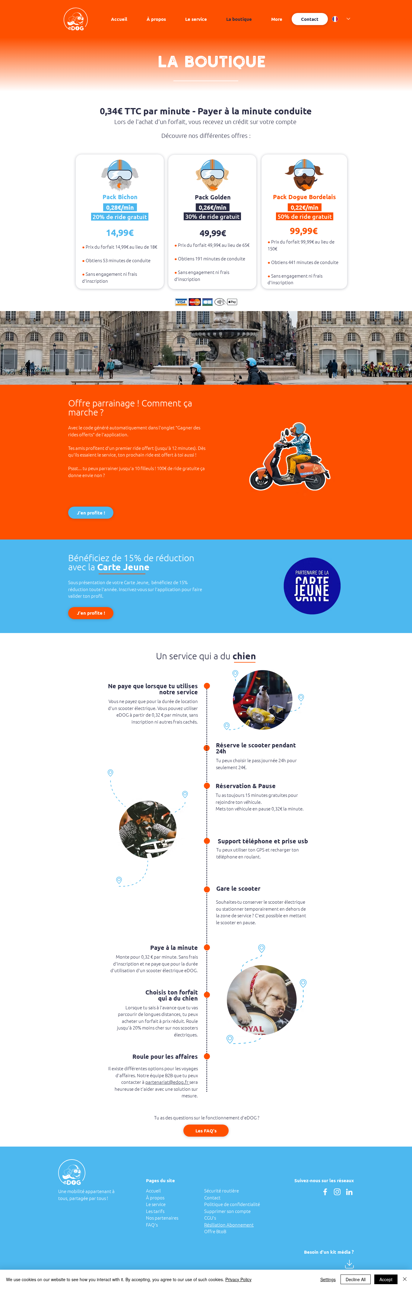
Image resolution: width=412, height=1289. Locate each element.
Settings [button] (328, 1279)
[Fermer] (404, 1279)
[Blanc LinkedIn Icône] (349, 1191)
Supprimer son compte (227, 1211)
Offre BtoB (215, 1231)
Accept (385, 1279)
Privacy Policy (238, 1279)
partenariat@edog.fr (167, 1082)
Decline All (356, 1279)
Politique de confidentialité (232, 1204)
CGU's (210, 1217)
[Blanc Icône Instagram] (337, 1191)
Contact (212, 1197)
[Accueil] (75, 19)
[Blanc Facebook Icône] (325, 1191)
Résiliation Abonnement (229, 1224)
